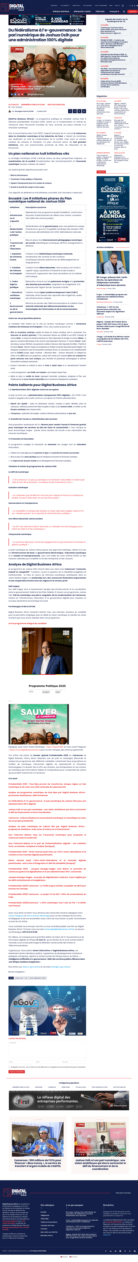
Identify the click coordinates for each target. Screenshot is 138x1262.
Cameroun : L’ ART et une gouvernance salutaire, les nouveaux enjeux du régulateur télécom (111, 310)
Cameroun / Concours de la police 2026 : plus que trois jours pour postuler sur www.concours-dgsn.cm (114, 30)
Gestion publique (56, 105)
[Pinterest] (79, 111)
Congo (99, 117)
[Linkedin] (111, 1251)
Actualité (13, 105)
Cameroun (118, 117)
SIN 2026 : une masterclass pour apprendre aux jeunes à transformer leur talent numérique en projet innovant (114, 71)
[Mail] (115, 1251)
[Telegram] (120, 1251)
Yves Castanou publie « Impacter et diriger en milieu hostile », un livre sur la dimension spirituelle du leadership (104, 160)
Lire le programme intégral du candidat (27, 623)
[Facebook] (130, 6)
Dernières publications (33, 105)
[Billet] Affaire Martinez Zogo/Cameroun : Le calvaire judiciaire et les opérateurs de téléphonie (104, 139)
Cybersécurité (119, 153)
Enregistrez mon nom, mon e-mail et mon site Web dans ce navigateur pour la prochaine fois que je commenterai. (48, 1067)
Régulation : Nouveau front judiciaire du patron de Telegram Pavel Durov (121, 158)
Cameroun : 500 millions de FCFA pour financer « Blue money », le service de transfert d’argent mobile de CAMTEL (37, 1163)
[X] (135, 6)
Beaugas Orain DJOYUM (24, 111)
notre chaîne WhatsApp (38, 915)
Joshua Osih (19, 978)
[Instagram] (132, 6)
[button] (122, 5)
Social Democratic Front (37, 978)
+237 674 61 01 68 (29, 932)
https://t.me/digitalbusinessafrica (24, 750)
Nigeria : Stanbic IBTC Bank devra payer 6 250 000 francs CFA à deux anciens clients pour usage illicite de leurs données (121, 108)
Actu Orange (101, 101)
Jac (10, 877)
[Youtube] (135, 1251)
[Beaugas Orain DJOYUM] (10, 111)
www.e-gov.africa (31, 967)
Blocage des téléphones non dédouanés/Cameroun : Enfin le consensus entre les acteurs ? (121, 124)
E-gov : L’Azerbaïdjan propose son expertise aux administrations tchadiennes (112, 296)
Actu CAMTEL (101, 132)
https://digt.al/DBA (54, 747)
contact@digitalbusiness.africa (59, 929)
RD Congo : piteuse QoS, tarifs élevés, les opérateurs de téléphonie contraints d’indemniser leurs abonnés (104, 108)
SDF (26, 978)
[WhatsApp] (84, 111)
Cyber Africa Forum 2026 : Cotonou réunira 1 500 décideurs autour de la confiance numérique (114, 84)
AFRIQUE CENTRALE (103, 153)
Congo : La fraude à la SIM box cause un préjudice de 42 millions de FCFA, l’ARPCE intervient (104, 123)
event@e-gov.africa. (60, 967)
